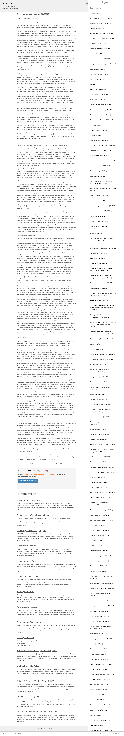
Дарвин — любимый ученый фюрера (35, 515)
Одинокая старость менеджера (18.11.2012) (103, 206)
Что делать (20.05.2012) (97, 540)
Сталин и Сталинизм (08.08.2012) (100, 263)
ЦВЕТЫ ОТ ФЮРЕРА (28, 665)
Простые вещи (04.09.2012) (98, 135)
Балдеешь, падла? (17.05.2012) (99, 530)
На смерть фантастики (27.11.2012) (101, 211)
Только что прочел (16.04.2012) (99, 394)
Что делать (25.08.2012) (97, 700)
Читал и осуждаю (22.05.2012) (99, 551)
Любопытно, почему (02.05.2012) (100, 457)
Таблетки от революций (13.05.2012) (101, 510)
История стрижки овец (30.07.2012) (101, 105)
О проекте (41, 728)
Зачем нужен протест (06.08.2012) (100, 115)
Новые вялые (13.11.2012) (98, 201)
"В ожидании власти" (27, 606)
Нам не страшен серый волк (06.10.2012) (102, 161)
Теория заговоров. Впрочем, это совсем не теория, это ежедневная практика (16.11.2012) (103, 324)
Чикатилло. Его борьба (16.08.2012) (101, 664)
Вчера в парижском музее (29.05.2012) (102, 439)
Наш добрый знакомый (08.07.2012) (101, 639)
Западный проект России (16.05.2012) (101, 520)
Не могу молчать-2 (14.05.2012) (99, 515)
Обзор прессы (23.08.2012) (98, 695)
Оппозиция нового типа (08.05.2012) (101, 482)
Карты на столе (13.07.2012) (98, 253)
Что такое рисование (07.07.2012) (100, 59)
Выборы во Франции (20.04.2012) (100, 399)
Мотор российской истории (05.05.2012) (102, 467)
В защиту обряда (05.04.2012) (99, 377)
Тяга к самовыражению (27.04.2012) (101, 429)
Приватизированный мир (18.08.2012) (102, 674)
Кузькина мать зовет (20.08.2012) (100, 684)
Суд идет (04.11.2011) (96, 349)
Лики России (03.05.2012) (98, 462)
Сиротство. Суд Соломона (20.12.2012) (102, 339)
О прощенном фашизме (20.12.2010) (109, 733)
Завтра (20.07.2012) (96, 84)
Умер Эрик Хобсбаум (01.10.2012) (100, 156)
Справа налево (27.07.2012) (98, 649)
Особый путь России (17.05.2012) (100, 525)
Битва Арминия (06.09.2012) (99, 140)
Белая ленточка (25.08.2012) (98, 710)
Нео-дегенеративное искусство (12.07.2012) (103, 64)
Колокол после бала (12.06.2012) (100, 601)
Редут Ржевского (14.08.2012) (99, 659)
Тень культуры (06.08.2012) (98, 634)
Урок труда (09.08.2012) (97, 258)
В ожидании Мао (25, 591)
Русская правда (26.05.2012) (98, 566)
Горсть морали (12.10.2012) (98, 171)
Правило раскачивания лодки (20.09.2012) (103, 145)
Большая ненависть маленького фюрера (37, 711)
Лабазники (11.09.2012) (97, 725)
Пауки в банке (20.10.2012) (98, 288)
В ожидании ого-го (26, 545)
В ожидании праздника (28, 499)
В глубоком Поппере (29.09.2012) (100, 150)
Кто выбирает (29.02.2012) (98, 364)
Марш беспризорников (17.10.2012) (101, 300)
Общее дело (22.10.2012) (97, 176)
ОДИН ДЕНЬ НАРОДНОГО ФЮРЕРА (35, 681)
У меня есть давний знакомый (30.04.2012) (103, 444)
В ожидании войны (26, 560)
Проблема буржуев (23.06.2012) (99, 616)
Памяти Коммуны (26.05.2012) (99, 561)
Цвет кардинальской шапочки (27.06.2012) (103, 38)
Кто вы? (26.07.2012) (96, 644)
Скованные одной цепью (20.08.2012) (101, 120)
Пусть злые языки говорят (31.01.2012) (102, 359)
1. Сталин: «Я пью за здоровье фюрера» (37, 650)
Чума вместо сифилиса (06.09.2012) (101, 720)
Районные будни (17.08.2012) (99, 669)
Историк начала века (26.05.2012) (100, 417)
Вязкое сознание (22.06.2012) (99, 28)
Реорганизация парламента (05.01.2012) (102, 354)
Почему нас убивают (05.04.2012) (12, 733)
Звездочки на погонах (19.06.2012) (100, 23)
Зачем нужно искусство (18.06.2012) (101, 18)
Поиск (105, 2)
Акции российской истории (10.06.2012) (102, 588)
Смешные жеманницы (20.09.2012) (101, 730)
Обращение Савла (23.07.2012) (99, 94)
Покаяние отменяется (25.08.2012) (100, 705)
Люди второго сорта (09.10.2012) (100, 166)
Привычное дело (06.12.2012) (99, 221)
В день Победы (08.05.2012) (98, 487)
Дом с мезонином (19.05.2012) (99, 535)
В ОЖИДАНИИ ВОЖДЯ (29, 576)
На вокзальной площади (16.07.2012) (101, 74)
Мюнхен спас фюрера (28, 696)
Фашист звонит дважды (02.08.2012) (101, 110)
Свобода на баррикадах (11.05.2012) (101, 497)
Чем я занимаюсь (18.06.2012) (99, 611)
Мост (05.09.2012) (95, 715)
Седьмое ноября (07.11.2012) (99, 196)
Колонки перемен (95, 13)
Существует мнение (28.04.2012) (100, 434)
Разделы (49, 728)
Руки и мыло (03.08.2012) (98, 654)
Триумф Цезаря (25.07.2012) (98, 99)
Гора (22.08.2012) (95, 125)
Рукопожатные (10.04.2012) (98, 382)
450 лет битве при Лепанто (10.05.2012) (102, 492)
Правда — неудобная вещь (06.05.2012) (102, 472)
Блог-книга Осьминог (97, 233)
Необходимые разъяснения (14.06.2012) (102, 606)
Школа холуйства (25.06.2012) (99, 621)
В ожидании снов (25, 637)
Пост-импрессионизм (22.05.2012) (100, 404)
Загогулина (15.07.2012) (97, 69)
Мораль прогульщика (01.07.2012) (100, 49)
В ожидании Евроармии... (30, 622)
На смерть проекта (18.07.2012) (99, 79)
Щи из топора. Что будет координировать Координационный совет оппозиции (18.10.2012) (103, 307)
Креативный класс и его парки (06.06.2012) (103, 583)
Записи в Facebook (95, 344)
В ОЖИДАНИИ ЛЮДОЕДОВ (31, 530)
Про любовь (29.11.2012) (97, 216)
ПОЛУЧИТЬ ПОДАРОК (28, 481)
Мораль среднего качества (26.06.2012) (102, 33)
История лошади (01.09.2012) (99, 130)
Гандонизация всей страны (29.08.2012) (102, 283)
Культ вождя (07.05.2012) (97, 477)
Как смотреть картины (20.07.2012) (101, 89)
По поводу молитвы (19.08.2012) (100, 679)
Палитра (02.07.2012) (96, 54)
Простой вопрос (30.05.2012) (99, 571)
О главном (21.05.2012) (97, 545)
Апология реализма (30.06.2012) (100, 43)
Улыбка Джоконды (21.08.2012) (99, 690)
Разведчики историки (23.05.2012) (100, 556)
